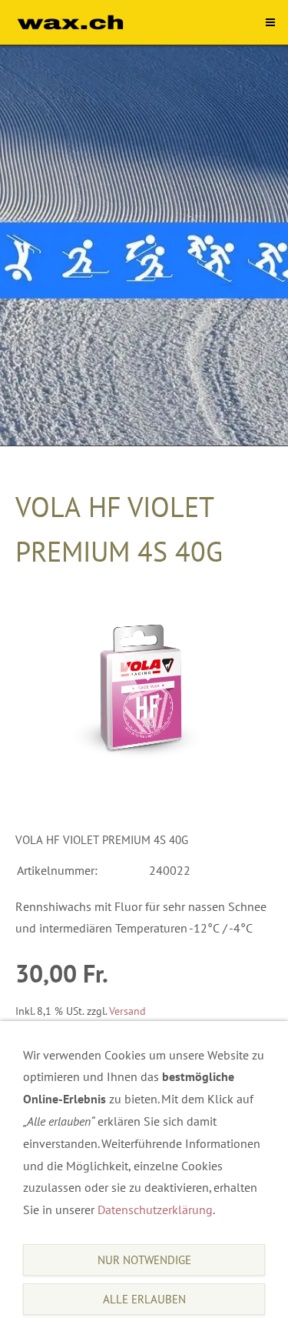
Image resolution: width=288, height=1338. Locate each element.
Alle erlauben (144, 1299)
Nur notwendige (144, 1260)
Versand (127, 1010)
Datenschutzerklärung (155, 1209)
